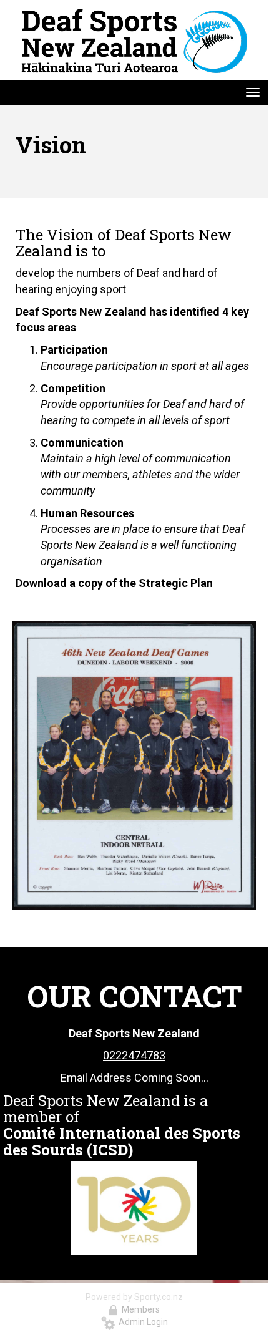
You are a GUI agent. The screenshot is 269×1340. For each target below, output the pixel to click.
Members (139, 1309)
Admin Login (141, 1322)
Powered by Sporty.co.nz (134, 1297)
